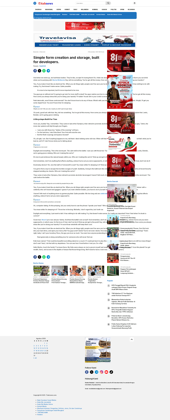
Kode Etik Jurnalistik (44, 402)
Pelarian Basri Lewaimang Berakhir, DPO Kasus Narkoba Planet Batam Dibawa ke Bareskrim (122, 319)
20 (41, 350)
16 (47, 348)
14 (43, 348)
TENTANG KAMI (42, 412)
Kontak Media (41, 406)
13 (41, 348)
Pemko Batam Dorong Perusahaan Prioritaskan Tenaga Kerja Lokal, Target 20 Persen (59, 282)
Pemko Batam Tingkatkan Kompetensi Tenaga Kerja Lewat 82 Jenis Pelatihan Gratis (95, 282)
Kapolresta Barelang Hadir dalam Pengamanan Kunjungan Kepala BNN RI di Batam (127, 247)
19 (38, 350)
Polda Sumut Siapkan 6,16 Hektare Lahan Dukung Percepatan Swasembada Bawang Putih (124, 326)
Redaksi (40, 414)
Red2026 (42, 66)
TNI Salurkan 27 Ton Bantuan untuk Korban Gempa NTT (122, 294)
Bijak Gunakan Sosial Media (46, 400)
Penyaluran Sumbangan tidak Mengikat (50, 410)
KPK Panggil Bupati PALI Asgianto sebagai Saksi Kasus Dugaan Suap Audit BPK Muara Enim (124, 287)
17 (34, 350)
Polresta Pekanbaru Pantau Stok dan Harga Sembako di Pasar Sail (41, 280)
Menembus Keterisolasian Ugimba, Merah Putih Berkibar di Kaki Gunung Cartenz (123, 302)
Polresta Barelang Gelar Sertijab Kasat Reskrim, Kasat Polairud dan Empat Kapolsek (121, 208)
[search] (108, 3)
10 (34, 348)
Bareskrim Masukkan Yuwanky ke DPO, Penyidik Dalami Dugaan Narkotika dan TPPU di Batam (124, 310)
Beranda (35, 52)
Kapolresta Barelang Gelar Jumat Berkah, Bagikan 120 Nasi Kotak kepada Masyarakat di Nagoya (127, 236)
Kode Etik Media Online (45, 404)
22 (45, 350)
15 (45, 348)
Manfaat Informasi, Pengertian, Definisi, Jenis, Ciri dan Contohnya (59, 408)
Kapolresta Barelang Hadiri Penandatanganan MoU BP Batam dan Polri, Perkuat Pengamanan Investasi (127, 224)
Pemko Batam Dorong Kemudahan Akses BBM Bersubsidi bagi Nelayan (77, 281)
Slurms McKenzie (58, 80)
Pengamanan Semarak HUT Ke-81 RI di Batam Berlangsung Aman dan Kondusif (127, 260)
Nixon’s (44, 220)
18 (36, 350)
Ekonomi (42, 52)
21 (43, 350)
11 (36, 348)
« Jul (35, 358)
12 (38, 348)
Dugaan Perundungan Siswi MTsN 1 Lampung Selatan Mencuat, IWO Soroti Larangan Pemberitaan (128, 274)
